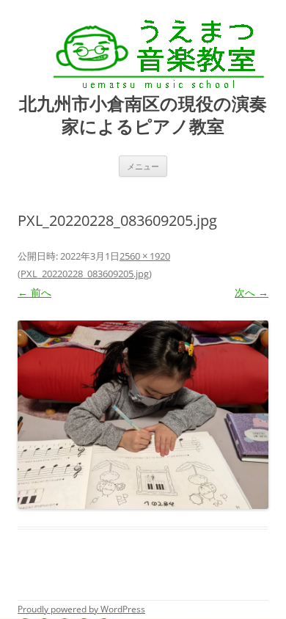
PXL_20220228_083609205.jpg (85, 273)
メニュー (143, 166)
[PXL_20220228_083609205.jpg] (143, 415)
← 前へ (34, 292)
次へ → (251, 292)
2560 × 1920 (145, 256)
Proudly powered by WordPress (81, 609)
